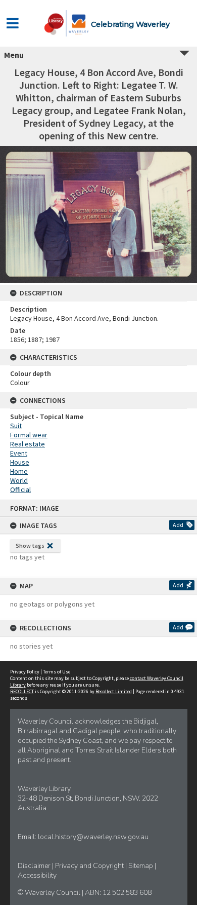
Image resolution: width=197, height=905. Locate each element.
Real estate (27, 443)
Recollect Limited (113, 691)
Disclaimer (35, 866)
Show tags (30, 545)
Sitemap (141, 866)
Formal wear (28, 434)
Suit (16, 425)
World (19, 480)
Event (18, 453)
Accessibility (37, 875)
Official (20, 489)
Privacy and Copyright (90, 866)
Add (178, 525)
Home (19, 471)
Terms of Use (56, 671)
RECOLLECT (22, 691)
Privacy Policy (24, 671)
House (19, 462)
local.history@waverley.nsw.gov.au (93, 837)
